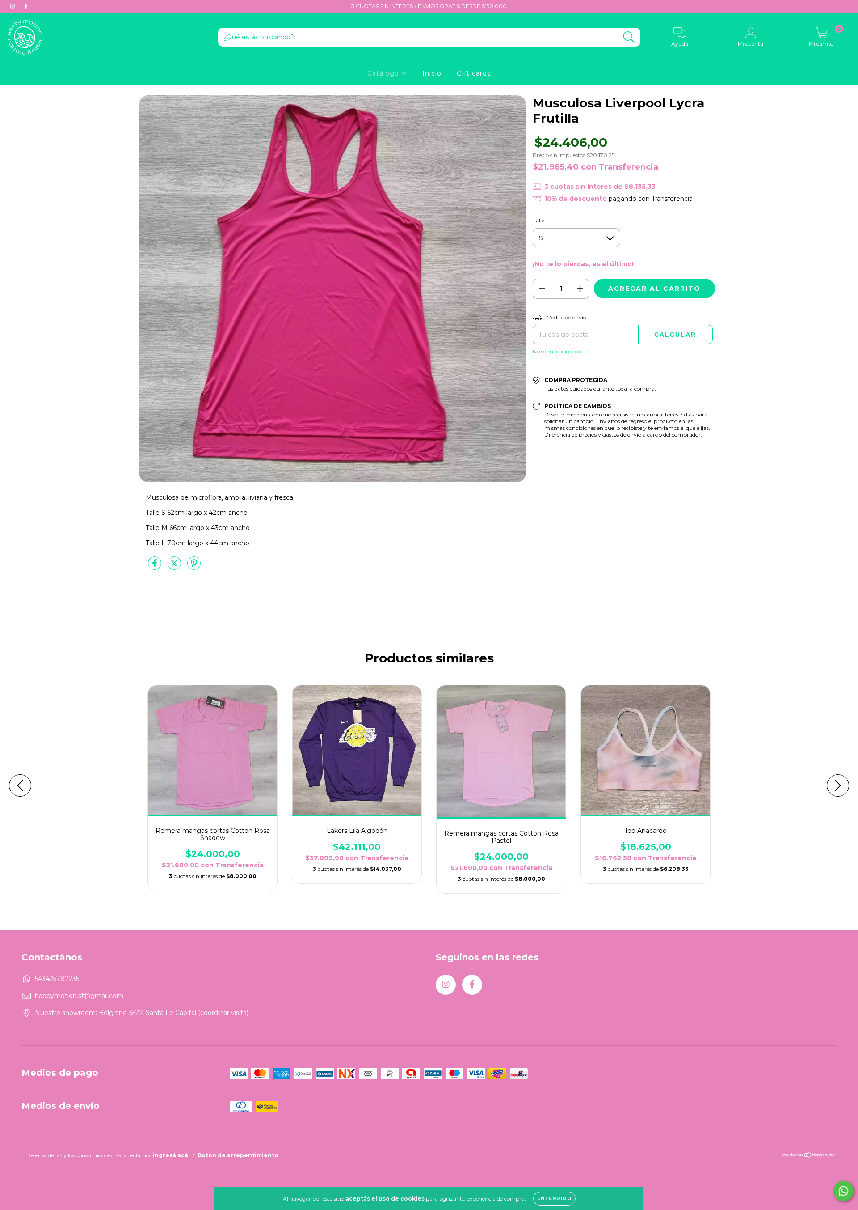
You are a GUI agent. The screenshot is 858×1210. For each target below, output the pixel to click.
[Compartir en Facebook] (155, 567)
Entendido (554, 1199)
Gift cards (474, 73)
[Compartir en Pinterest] (194, 567)
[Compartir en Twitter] (175, 567)
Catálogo (384, 73)
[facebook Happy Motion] (26, 6)
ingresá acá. (171, 1155)
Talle (538, 220)
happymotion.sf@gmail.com (79, 996)
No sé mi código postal (561, 351)
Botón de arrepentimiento (238, 1155)
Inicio (432, 73)
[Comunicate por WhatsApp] (843, 1191)
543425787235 (57, 979)
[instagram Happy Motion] (13, 6)
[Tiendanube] (809, 1156)
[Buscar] (628, 37)
